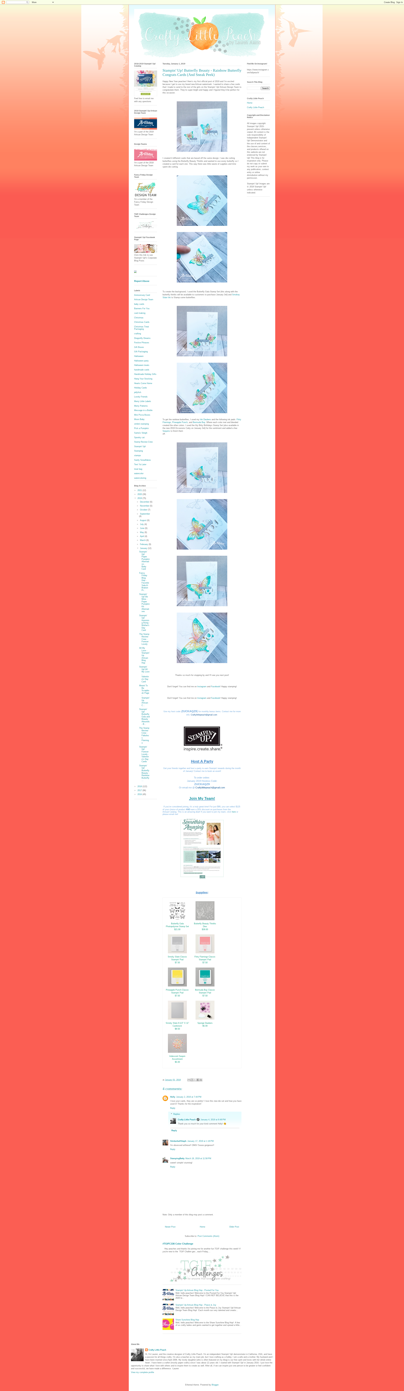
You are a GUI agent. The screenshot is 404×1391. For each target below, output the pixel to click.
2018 (140, 786)
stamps (137, 455)
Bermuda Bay (199, 422)
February (144, 544)
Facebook (215, 686)
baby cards (139, 304)
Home (202, 1227)
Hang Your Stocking (143, 379)
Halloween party (141, 361)
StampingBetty (177, 1158)
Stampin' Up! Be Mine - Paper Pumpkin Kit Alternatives (144, 603)
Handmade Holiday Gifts (145, 374)
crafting (137, 333)
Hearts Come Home (143, 383)
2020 (140, 494)
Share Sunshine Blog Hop (187, 1320)
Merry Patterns (141, 406)
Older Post (234, 1227)
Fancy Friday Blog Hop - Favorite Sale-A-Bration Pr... (144, 581)
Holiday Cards (140, 388)
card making (139, 313)
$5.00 (205, 1026)
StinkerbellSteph (178, 1141)
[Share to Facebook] (197, 1079)
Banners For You (141, 308)
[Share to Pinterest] (200, 1079)
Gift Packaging (141, 351)
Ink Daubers (205, 419)
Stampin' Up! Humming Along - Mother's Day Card (144, 622)
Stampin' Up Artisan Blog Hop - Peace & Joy (195, 1305)
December (145, 502)
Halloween (138, 356)
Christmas (138, 317)
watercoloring (140, 478)
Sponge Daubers (205, 1023)
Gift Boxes (139, 347)
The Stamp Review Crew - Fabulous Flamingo (144, 735)
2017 (140, 790)
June (142, 528)
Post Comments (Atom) (208, 1236)
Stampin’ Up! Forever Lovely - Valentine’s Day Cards (144, 754)
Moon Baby (139, 419)
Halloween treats (141, 365)
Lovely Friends (141, 397)
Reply (172, 1108)
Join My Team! (202, 798)
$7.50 (177, 962)
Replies (176, 1114)
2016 (140, 794)
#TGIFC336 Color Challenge (178, 1243)
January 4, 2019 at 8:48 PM (213, 1119)
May (142, 532)
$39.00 (205, 929)
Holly (172, 1097)
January (144, 548)
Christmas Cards (141, 322)
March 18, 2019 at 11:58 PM (198, 1158)
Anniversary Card (142, 295)
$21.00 (177, 929)
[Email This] (188, 1079)
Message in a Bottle (143, 410)
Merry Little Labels (142, 401)
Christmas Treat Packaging (141, 327)
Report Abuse (141, 281)
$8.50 (177, 1029)
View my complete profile (142, 1372)
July (142, 524)
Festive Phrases (141, 342)
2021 (140, 490)
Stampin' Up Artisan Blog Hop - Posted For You (197, 1290)
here (234, 812)
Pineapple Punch (180, 422)
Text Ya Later (140, 464)
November (145, 506)
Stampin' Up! (140, 446)
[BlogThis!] (191, 1079)
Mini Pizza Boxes (142, 415)
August (143, 520)
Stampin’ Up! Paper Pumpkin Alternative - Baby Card (144, 560)
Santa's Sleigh (140, 433)
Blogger (215, 1385)
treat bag (138, 469)
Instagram (201, 686)
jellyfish (137, 392)
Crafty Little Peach (187, 1119)
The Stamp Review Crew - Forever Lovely (144, 639)
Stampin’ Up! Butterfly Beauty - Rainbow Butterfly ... (144, 773)
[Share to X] (194, 1079)
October (144, 510)
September (145, 514)
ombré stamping (141, 424)
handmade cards (141, 370)
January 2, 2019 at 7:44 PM (188, 1097)
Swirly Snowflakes (142, 460)
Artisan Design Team (143, 299)
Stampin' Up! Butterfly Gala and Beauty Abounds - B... (144, 716)
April (142, 536)
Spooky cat (139, 437)
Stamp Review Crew (143, 442)
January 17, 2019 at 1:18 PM (200, 1141)
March (143, 540)
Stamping (138, 451)
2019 (140, 498)
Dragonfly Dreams (142, 338)
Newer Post (170, 1227)
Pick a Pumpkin (141, 428)
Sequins (166, 431)
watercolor (138, 473)
